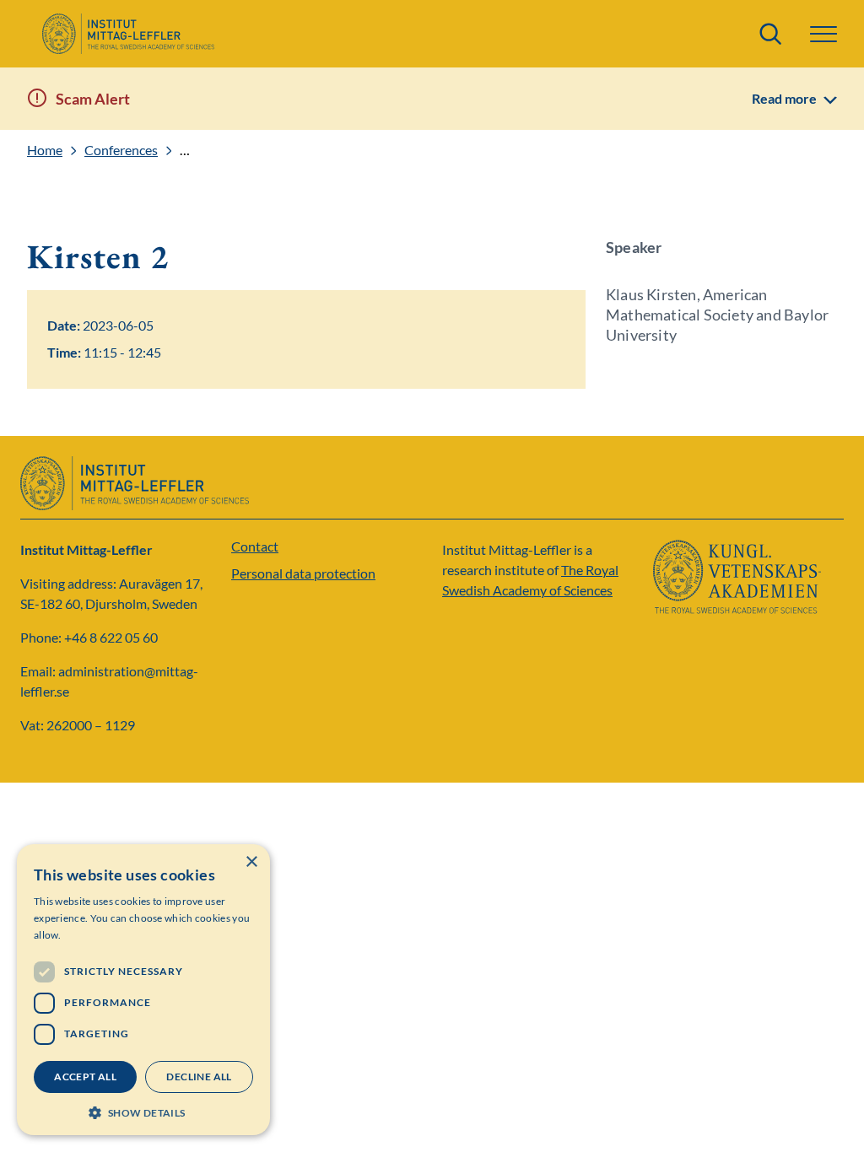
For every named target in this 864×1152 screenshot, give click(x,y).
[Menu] (823, 34)
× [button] (251, 862)
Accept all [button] (85, 1076)
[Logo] (128, 33)
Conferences (121, 150)
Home (44, 150)
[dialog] (143, 989)
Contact (254, 546)
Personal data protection (303, 573)
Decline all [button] (198, 1076)
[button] (143, 1111)
